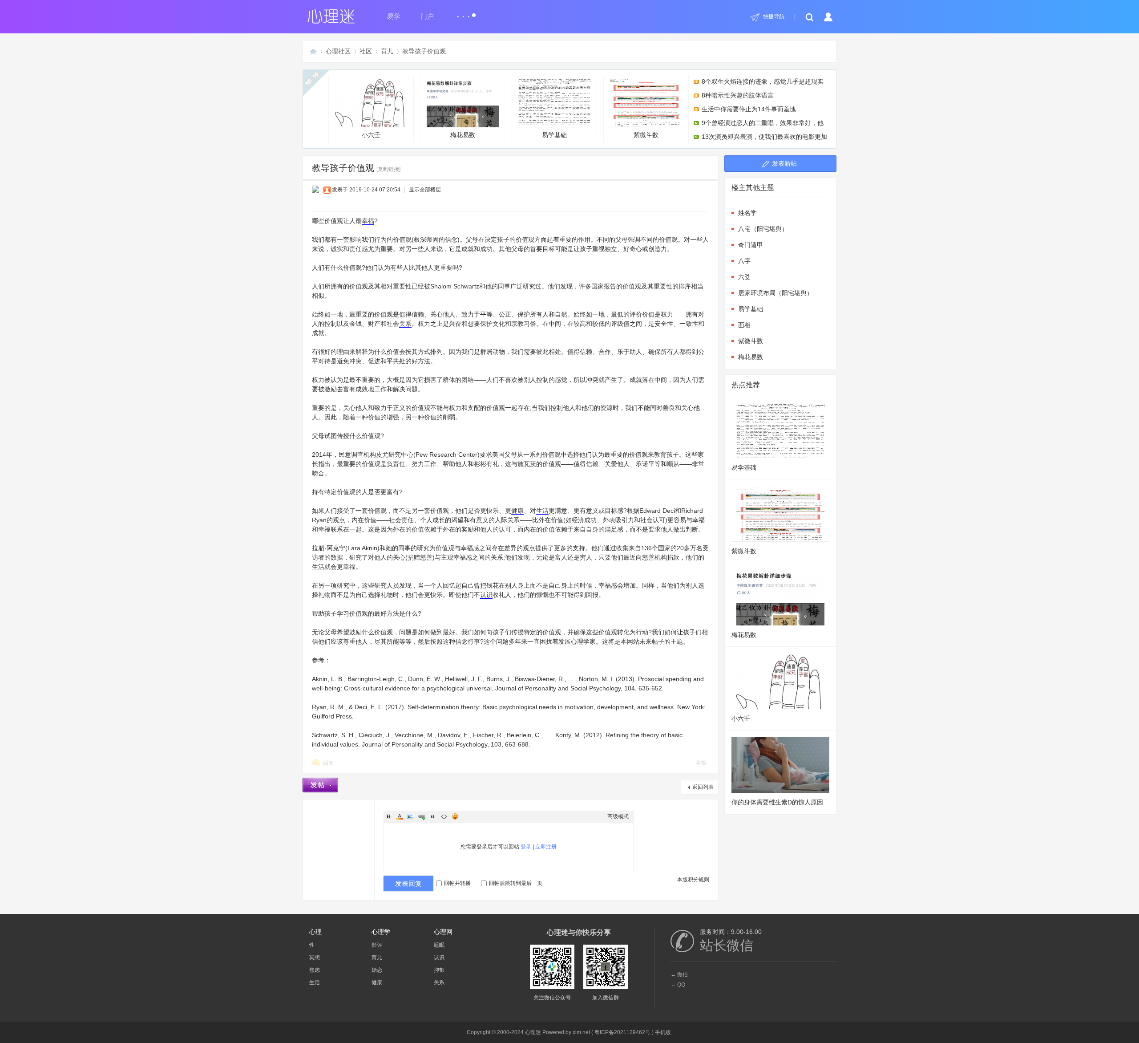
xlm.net (581, 1032)
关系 (405, 323)
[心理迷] (331, 31)
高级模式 (618, 816)
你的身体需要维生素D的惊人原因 (777, 802)
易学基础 (554, 134)
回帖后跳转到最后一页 (515, 883)
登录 (526, 847)
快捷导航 (773, 16)
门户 (427, 16)
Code (444, 816)
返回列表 (703, 787)
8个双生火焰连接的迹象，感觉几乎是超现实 (763, 81)
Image (410, 816)
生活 (542, 510)
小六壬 (371, 134)
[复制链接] (388, 169)
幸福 (368, 220)
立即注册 (546, 847)
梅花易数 (462, 134)
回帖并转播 (457, 883)
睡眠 (439, 945)
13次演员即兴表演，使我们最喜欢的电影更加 (764, 136)
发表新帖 (784, 163)
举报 (701, 763)
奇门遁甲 (750, 244)
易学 (393, 16)
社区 (365, 51)
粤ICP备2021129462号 (622, 1032)
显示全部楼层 (425, 190)
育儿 (387, 51)
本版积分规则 (693, 880)
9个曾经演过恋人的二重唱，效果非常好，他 (763, 122)
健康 (517, 510)
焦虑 (314, 970)
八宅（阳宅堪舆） (763, 228)
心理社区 (338, 51)
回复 (328, 763)
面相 (744, 325)
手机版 (663, 1032)
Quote (432, 816)
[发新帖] (320, 785)
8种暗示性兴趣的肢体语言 (738, 95)
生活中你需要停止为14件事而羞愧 (749, 109)
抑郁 (439, 970)
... (464, 12)
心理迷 (313, 51)
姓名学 (747, 212)
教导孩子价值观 (424, 51)
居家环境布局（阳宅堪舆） (775, 292)
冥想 (314, 957)
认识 (486, 594)
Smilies (455, 816)
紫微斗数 (646, 134)
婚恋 (377, 970)
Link (421, 816)
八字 (744, 260)
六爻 (744, 276)
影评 (377, 945)
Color (399, 816)
